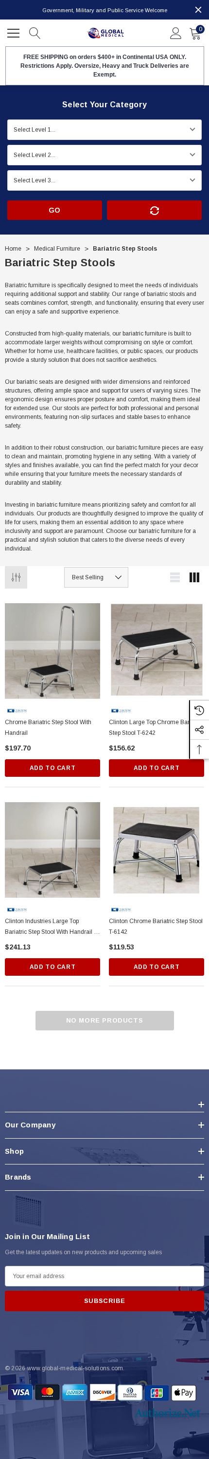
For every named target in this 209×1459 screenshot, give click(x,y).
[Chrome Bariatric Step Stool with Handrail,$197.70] (52, 651)
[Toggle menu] (14, 31)
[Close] (198, 10)
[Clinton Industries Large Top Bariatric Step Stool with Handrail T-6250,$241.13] (52, 850)
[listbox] (96, 577)
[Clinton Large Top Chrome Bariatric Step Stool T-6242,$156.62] (156, 651)
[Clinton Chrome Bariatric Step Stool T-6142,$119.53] (156, 850)
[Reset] (154, 210)
